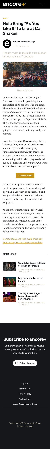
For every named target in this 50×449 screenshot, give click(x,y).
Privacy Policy (25, 394)
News (5, 18)
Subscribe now (27, 363)
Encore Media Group (24, 41)
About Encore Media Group (25, 404)
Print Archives (25, 399)
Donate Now (25, 175)
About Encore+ (25, 389)
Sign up (25, 383)
